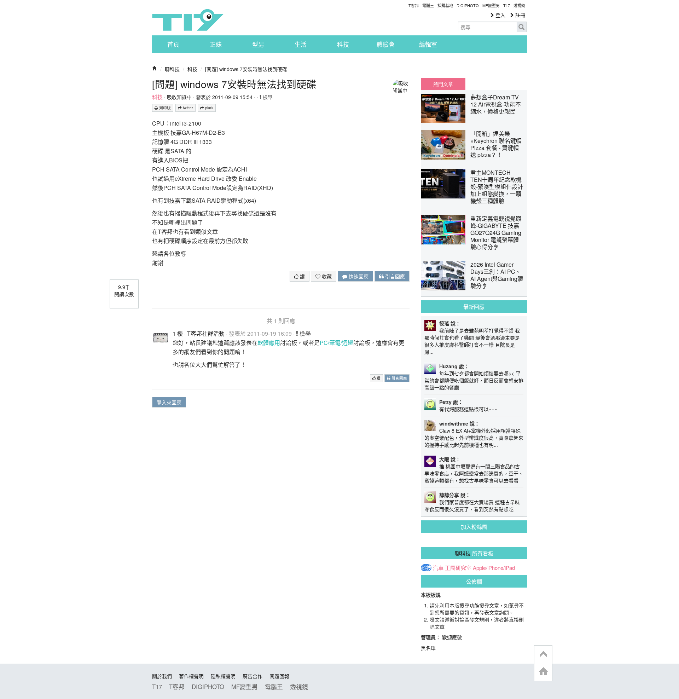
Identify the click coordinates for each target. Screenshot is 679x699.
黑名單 (428, 647)
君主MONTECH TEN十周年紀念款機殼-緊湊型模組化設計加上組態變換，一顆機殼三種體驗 (496, 186)
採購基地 (445, 5)
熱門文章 (443, 83)
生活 (301, 44)
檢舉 (267, 96)
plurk (208, 107)
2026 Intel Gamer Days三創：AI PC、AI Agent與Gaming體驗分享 (496, 275)
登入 (499, 14)
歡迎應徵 (452, 637)
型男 (258, 44)
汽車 (438, 567)
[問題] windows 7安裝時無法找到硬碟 (246, 69)
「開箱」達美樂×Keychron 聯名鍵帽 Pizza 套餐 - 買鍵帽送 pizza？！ (496, 144)
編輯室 (428, 44)
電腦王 (428, 5)
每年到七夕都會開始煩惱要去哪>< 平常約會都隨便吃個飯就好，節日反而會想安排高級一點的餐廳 (473, 380)
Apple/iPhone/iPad (494, 567)
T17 (188, 20)
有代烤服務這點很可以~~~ (468, 408)
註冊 (519, 14)
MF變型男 (491, 5)
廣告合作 (252, 676)
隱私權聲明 (223, 676)
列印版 (164, 107)
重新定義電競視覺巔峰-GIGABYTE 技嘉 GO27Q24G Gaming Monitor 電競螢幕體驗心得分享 (495, 232)
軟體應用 (268, 343)
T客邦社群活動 (206, 333)
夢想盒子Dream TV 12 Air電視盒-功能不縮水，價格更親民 (495, 104)
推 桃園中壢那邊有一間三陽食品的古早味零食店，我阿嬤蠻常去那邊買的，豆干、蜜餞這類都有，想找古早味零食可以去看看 (473, 473)
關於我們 (162, 676)
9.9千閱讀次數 (124, 290)
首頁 (173, 44)
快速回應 (357, 276)
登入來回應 (169, 402)
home (543, 672)
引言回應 (394, 276)
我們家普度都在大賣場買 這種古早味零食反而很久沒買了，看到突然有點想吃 (472, 505)
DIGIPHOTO (468, 5)
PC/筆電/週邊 (336, 343)
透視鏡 (519, 5)
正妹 (216, 44)
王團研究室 (458, 567)
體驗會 (386, 44)
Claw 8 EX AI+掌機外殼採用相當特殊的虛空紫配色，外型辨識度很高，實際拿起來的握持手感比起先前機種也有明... (473, 437)
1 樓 (178, 333)
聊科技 (172, 69)
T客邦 (413, 5)
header (543, 654)
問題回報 (279, 676)
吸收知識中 (179, 96)
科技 (343, 44)
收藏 (326, 276)
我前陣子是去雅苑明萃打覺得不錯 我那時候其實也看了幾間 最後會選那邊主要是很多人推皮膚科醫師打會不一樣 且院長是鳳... (472, 341)
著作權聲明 (191, 676)
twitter (187, 107)
